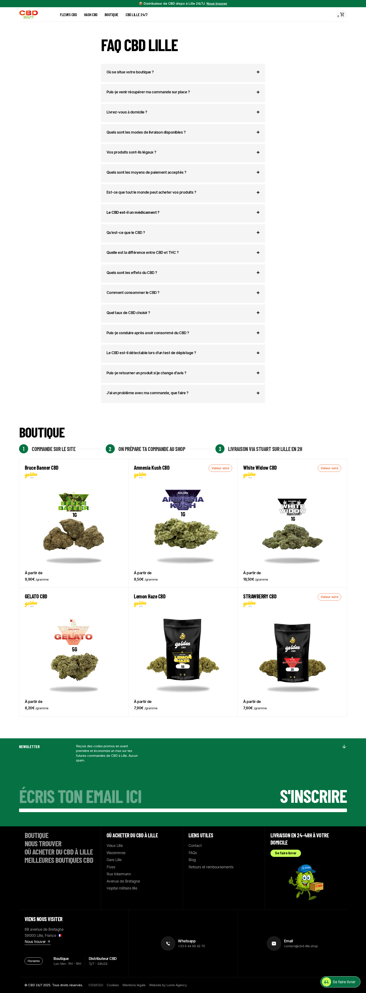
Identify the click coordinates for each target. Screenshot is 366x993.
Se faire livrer (286, 853)
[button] (342, 14)
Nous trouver (217, 3)
